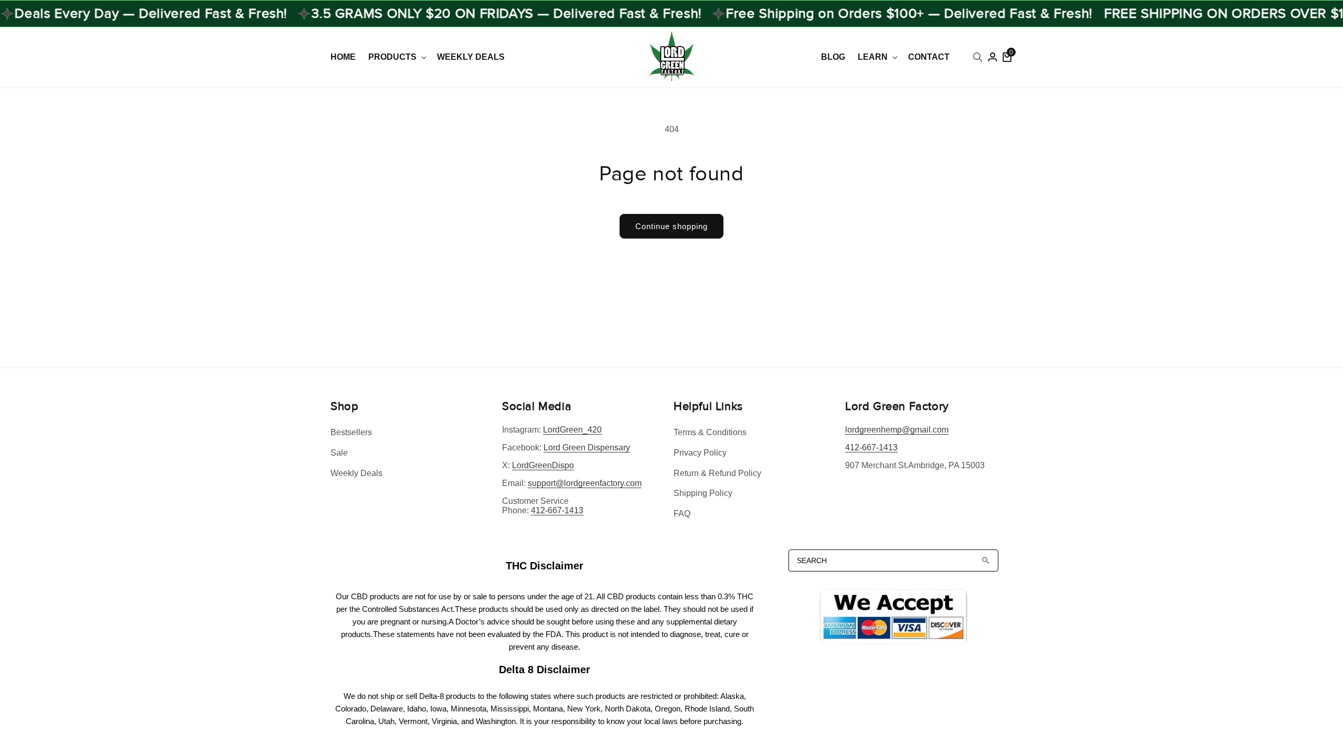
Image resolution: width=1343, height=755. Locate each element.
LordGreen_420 (572, 429)
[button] (396, 57)
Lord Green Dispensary (586, 447)
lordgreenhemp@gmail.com (896, 429)
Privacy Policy (700, 452)
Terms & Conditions (710, 432)
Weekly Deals (356, 473)
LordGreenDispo (543, 465)
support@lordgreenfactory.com (585, 483)
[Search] (985, 560)
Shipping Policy (703, 493)
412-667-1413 (557, 510)
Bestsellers (351, 432)
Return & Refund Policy (717, 473)
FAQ (682, 513)
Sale (339, 452)
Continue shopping (671, 226)
